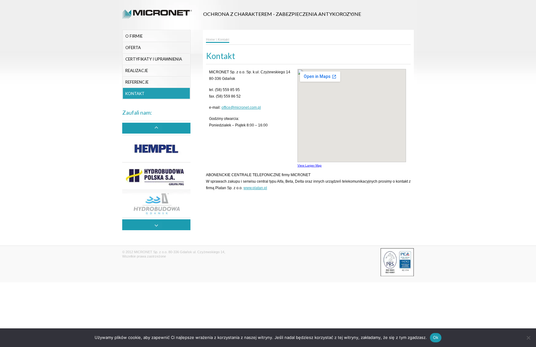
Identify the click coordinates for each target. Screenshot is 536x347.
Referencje (137, 82)
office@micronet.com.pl (241, 107)
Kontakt (135, 93)
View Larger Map (309, 165)
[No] (528, 338)
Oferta (133, 47)
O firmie (134, 36)
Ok (436, 337)
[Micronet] (157, 22)
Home (210, 39)
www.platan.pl (255, 188)
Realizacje (136, 70)
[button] (156, 128)
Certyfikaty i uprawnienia (153, 59)
